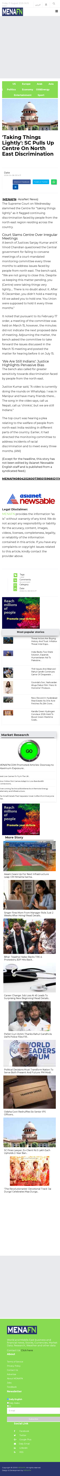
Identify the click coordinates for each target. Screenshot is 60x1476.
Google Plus (25, 1439)
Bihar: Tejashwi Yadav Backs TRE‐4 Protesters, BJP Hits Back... (23, 958)
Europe (26, 84)
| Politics (10, 89)
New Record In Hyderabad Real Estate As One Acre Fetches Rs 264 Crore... (44, 701)
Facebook (24, 1431)
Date (7, 172)
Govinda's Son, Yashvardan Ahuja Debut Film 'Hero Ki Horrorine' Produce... (44, 685)
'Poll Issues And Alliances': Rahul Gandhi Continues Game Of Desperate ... (43, 672)
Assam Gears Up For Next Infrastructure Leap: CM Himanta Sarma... (26, 875)
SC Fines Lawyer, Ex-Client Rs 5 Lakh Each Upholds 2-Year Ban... (27, 1151)
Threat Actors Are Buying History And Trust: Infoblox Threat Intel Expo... (44, 641)
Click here (27, 1350)
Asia (50, 84)
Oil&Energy (46, 89)
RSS (21, 1452)
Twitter (22, 1435)
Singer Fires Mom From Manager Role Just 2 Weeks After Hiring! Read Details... (28, 914)
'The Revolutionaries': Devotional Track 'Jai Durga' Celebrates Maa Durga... (27, 1190)
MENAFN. (22, 1467)
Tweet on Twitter (41, 182)
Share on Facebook (21, 182)
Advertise (11, 1374)
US (10, 84)
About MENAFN (15, 1378)
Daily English (15, 1399)
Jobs (9, 1382)
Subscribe (33, 1419)
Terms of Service (15, 1361)
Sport (39, 95)
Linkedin (23, 1448)
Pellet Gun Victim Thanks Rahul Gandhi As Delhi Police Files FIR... (28, 1035)
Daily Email (24, 1443)
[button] (46, 4)
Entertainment (18, 95)
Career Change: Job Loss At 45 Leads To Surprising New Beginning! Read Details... (27, 997)
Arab (39, 84)
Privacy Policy (14, 1366)
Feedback (12, 1387)
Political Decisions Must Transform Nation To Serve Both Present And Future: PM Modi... (28, 1071)
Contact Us (12, 1370)
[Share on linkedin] (15, 186)
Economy (27, 89)
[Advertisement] (30, 47)
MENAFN (9, 199)
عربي (38, 4)
